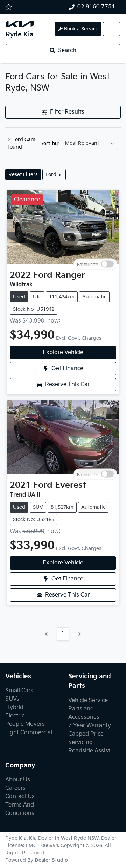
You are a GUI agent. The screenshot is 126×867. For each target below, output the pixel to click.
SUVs (12, 699)
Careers (15, 788)
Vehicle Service (88, 700)
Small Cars (19, 690)
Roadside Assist (89, 750)
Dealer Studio (51, 860)
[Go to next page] (79, 634)
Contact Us (20, 796)
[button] (111, 29)
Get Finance (67, 368)
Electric (14, 716)
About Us (17, 779)
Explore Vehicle (63, 352)
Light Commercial (28, 732)
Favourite (87, 264)
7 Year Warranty (89, 725)
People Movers (25, 724)
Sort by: (50, 143)
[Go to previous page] (46, 634)
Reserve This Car (67, 384)
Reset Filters (23, 175)
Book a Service (81, 29)
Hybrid (14, 707)
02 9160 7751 (96, 6)
